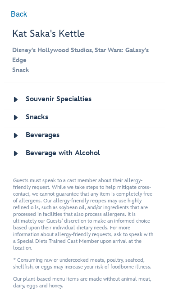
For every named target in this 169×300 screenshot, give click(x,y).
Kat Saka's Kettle (48, 34)
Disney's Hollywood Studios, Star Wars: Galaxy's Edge (80, 55)
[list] (84, 127)
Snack (20, 70)
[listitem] (84, 100)
